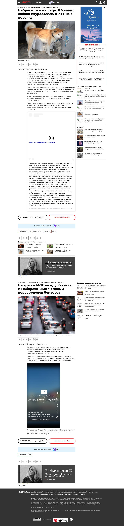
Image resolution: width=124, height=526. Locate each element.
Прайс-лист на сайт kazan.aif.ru (88, 492)
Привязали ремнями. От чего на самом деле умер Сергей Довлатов (94, 154)
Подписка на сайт (36, 492)
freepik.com (68, 335)
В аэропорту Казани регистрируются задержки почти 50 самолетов (91, 79)
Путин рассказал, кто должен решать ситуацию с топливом (94, 136)
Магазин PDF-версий (62, 491)
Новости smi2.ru (24, 275)
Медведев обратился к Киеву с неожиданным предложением (93, 142)
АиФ (29, 60)
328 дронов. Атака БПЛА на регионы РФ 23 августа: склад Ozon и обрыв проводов (91, 50)
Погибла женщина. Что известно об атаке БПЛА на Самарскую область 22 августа (91, 64)
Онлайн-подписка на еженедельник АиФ (81, 491)
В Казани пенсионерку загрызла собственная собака (35, 250)
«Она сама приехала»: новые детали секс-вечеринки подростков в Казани (91, 57)
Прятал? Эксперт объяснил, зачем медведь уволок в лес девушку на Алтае (94, 108)
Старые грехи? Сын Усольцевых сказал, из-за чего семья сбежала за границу (95, 317)
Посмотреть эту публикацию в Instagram (42, 142)
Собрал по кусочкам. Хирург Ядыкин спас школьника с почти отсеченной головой (95, 96)
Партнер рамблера (47, 519)
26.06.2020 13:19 (22, 7)
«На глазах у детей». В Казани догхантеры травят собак (63, 250)
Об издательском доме (38, 491)
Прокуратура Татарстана (45, 208)
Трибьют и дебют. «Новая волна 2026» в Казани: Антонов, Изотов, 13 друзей (91, 71)
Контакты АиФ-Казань (50, 492)
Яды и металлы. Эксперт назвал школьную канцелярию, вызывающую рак (94, 114)
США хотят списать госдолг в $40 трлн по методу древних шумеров (93, 130)
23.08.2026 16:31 (22, 282)
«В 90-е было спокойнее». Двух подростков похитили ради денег (94, 89)
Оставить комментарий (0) (62, 217)
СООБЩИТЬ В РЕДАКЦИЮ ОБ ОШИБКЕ (75, 494)
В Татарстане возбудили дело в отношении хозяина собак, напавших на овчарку (63, 246)
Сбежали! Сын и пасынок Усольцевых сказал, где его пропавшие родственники (95, 299)
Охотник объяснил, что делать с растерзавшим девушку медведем (93, 148)
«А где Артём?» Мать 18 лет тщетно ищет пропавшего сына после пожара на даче (94, 305)
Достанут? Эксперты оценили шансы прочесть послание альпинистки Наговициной (95, 287)
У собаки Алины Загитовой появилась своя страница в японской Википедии (33, 246)
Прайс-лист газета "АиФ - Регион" (67, 492)
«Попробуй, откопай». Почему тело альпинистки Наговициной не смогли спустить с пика (95, 102)
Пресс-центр (50, 491)
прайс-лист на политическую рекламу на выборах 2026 (47, 494)
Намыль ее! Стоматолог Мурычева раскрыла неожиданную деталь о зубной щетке (94, 120)
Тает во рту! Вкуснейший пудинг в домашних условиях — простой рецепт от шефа (94, 293)
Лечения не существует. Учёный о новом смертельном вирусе (94, 310)
